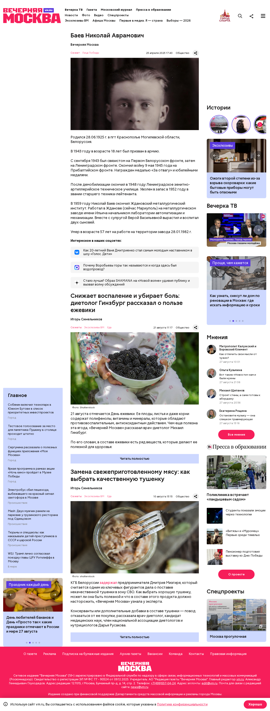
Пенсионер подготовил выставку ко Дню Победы (244, 554)
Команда (175, 654)
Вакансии (154, 654)
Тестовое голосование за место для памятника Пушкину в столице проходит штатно (32, 430)
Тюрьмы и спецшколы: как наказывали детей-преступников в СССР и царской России (32, 536)
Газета (92, 10)
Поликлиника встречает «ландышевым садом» (228, 497)
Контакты (196, 654)
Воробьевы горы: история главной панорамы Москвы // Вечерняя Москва (219, 124)
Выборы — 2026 (179, 21)
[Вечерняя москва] (135, 666)
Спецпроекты (118, 15)
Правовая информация (228, 654)
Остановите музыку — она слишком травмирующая (237, 417)
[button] (11, 595)
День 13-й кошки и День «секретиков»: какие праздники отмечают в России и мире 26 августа (32, 624)
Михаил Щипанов (232, 390)
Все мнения (236, 435)
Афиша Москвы (104, 21)
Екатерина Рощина (233, 410)
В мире (12, 566)
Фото (86, 15)
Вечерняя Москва (85, 45)
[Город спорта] (224, 16)
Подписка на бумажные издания (87, 654)
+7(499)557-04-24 (163, 683)
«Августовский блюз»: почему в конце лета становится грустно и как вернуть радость (236, 185)
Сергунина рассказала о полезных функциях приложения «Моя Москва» (32, 451)
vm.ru (240, 679)
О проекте (236, 574)
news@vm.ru (139, 687)
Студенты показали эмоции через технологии (245, 512)
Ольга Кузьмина (231, 370)
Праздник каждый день (29, 584)
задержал (108, 582)
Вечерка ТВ (74, 10)
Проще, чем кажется (230, 263)
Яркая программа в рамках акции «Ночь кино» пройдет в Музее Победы (31, 472)
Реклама (49, 654)
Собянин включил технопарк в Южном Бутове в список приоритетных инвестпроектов (31, 408)
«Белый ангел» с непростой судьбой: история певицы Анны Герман (241, 124)
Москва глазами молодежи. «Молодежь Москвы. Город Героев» (236, 230)
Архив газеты (130, 654)
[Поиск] (240, 16)
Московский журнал (116, 10)
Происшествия (17, 502)
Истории (218, 107)
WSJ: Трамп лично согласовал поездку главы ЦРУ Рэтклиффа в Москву (31, 557)
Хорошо (255, 704)
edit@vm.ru (209, 683)
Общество (182, 52)
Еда (109, 327)
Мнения (217, 337)
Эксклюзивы (222, 145)
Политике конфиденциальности (182, 704)
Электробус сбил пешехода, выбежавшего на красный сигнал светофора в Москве (31, 494)
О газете (30, 654)
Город (12, 417)
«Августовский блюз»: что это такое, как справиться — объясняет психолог (236, 155)
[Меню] (263, 16)
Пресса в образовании (153, 10)
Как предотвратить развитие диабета (236, 273)
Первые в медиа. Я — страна (141, 21)
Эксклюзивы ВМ (77, 21)
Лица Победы (90, 52)
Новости (71, 15)
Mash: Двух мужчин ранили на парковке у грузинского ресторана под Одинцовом (33, 515)
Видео (99, 15)
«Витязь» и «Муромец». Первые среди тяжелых (243, 533)
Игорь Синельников (86, 319)
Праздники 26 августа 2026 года (33, 595)
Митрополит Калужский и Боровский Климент (237, 348)
